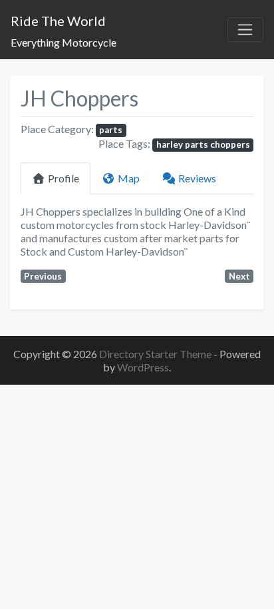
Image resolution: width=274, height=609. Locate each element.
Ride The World (58, 21)
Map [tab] (129, 178)
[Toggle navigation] (245, 30)
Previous (43, 276)
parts (110, 129)
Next (239, 276)
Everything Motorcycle (63, 42)
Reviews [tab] (197, 178)
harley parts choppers (203, 144)
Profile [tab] (63, 178)
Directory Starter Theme (156, 353)
